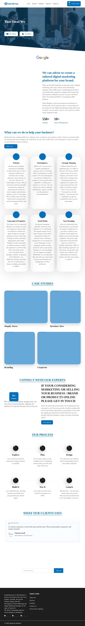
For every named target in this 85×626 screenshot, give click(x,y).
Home (28, 3)
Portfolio (41, 3)
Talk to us (9, 146)
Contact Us (56, 3)
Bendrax (18, 623)
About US (33, 597)
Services (34, 3)
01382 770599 (75, 3)
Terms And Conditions (36, 609)
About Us (48, 3)
